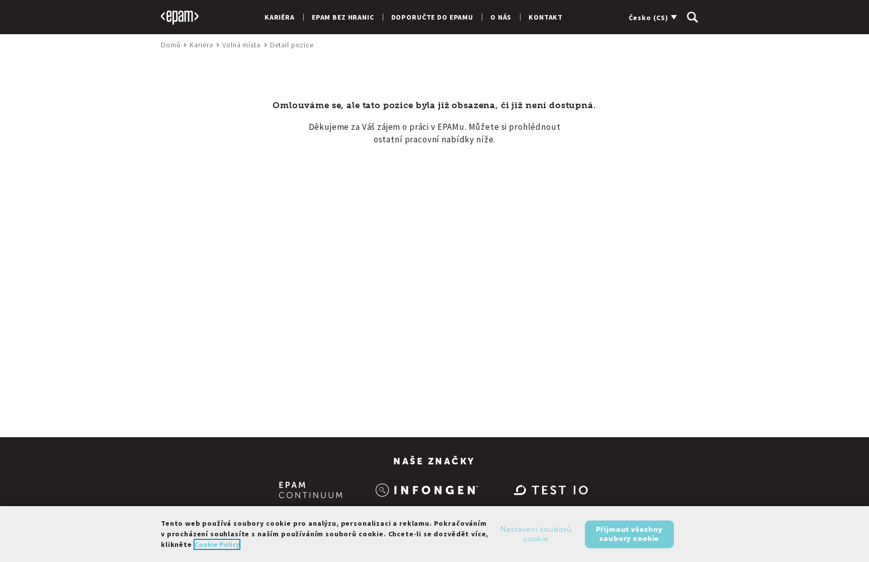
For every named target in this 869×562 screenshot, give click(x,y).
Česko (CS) (648, 17)
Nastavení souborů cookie (535, 533)
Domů (170, 44)
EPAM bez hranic (343, 17)
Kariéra (280, 17)
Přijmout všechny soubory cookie (629, 533)
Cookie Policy (217, 544)
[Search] (692, 17)
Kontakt (546, 17)
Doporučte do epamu (432, 17)
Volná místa (241, 44)
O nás (500, 17)
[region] (434, 534)
